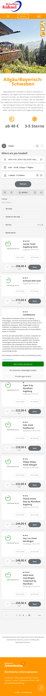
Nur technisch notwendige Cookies (23, 370)
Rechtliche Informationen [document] (21, 672)
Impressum (9, 678)
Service (15, 680)
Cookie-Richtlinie (7, 360)
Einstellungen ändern (23, 376)
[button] (36, 18)
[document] (23, 82)
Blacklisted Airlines (27, 680)
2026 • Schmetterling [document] (24, 692)
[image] (23, 73)
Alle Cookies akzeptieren (23, 364)
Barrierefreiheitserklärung (14, 683)
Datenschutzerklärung (23, 678)
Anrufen (23, 16)
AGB (37, 680)
